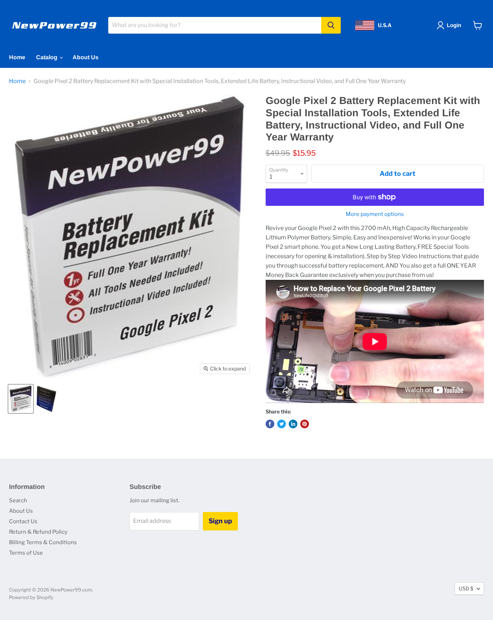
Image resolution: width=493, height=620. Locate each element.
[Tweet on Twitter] (281, 424)
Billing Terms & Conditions (43, 542)
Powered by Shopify (31, 597)
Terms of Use (26, 553)
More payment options (375, 214)
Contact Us (23, 521)
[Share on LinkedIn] (293, 424)
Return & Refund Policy (38, 532)
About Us (86, 57)
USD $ (466, 588)
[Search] (331, 25)
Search (18, 500)
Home (17, 57)
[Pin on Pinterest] (304, 424)
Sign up (220, 521)
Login (454, 25)
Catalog (47, 57)
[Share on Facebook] (270, 424)
